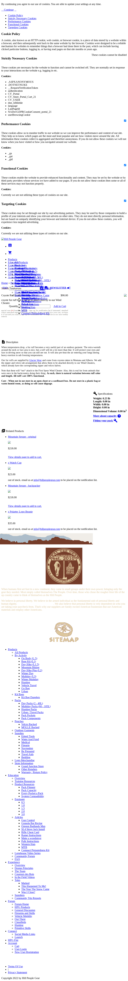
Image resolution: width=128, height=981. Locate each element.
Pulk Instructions (30, 304)
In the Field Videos (25, 877)
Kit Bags (19, 694)
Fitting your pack (105, 420)
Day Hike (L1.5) (30, 664)
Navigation (27, 748)
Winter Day (27, 673)
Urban (24, 691)
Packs (18, 700)
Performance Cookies (19, 21)
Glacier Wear (35, 360)
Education (13, 262)
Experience (14, 265)
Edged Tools (28, 736)
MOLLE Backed (30, 727)
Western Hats (28, 307)
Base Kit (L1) (28, 661)
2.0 (23, 811)
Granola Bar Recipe (31, 823)
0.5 (23, 802)
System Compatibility (32, 796)
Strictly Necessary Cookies (22, 18)
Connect (12, 271)
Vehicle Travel (28, 685)
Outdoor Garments (24, 730)
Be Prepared (27, 751)
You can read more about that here (36, 603)
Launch (19, 277)
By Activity (21, 655)
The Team (20, 871)
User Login (21, 283)
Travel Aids (27, 754)
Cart (17, 280)
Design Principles (24, 868)
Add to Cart (60, 306)
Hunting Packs (29, 709)
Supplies (19, 733)
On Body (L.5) (29, 658)
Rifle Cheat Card (30, 832)
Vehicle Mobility (23, 916)
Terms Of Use (15, 966)
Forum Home (22, 271)
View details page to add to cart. (25, 457)
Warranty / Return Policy (34, 772)
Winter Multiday (29, 679)
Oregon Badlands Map (33, 826)
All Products (21, 262)
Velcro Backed (29, 724)
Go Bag (25, 688)
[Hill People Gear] (11, 239)
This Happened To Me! (33, 292)
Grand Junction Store (32, 766)
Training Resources (25, 781)
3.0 (23, 814)
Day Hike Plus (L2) (31, 670)
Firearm (25, 745)
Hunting (19, 292)
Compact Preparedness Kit (35, 313)
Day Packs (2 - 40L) (32, 703)
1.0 (23, 805)
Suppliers (19, 895)
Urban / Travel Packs (32, 712)
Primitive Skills (23, 295)
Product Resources (24, 784)
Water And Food (30, 739)
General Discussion (25, 277)
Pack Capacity (28, 790)
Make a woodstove (31, 301)
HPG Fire (13, 274)
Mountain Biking (30, 667)
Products (12, 259)
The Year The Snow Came (35, 295)
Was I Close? (28, 298)
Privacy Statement (17, 972)
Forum (11, 268)
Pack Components (30, 718)
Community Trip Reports (28, 898)
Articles (19, 817)
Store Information (24, 763)
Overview (20, 265)
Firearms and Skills (25, 280)
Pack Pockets (28, 715)
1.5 (23, 808)
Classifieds (20, 922)
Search (47, 288)
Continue (8, 9)
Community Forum (25, 856)
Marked (25, 883)
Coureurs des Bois (24, 874)
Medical (25, 742)
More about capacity (107, 415)
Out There (20, 919)
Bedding (25, 757)
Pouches (19, 721)
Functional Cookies (18, 24)
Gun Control (28, 820)
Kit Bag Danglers (30, 697)
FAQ (17, 859)
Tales (17, 880)
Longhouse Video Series (27, 853)
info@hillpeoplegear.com (47, 480)
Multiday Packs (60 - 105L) (35, 706)
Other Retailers (29, 769)
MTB (24, 310)
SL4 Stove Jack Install (33, 829)
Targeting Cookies (17, 27)
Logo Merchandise (24, 760)
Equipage (20, 799)
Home (4, 283)
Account (12, 277)
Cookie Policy (15, 15)
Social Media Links (25, 274)
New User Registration (27, 952)
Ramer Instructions (31, 835)
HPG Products (22, 907)
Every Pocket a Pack (32, 793)
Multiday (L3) (28, 676)
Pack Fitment (28, 787)
